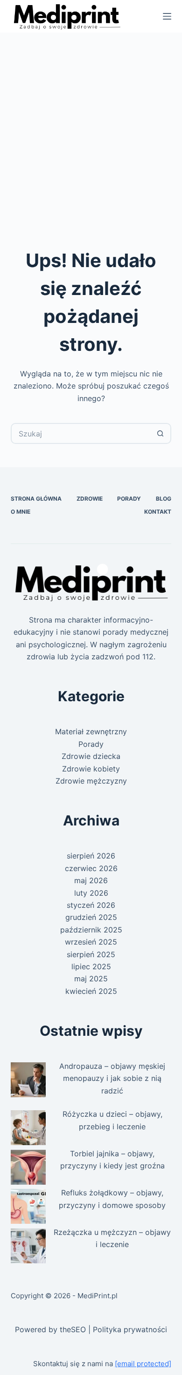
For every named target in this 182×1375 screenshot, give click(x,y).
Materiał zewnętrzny (91, 731)
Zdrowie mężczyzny (91, 780)
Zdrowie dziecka (91, 756)
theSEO (73, 1329)
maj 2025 (91, 978)
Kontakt (157, 511)
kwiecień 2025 (91, 991)
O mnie (20, 511)
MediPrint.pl (97, 1295)
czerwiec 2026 (91, 868)
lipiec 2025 (91, 966)
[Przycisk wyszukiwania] (160, 433)
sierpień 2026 (91, 855)
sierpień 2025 (91, 954)
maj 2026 (91, 880)
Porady (129, 498)
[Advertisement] (91, 128)
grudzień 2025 (91, 917)
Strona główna (36, 498)
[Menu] (167, 16)
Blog (163, 498)
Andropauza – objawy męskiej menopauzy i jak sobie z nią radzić (112, 1078)
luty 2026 (91, 893)
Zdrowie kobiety (91, 768)
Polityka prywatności (130, 1329)
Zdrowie (90, 498)
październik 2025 (91, 929)
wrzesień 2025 (91, 941)
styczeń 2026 (91, 905)
